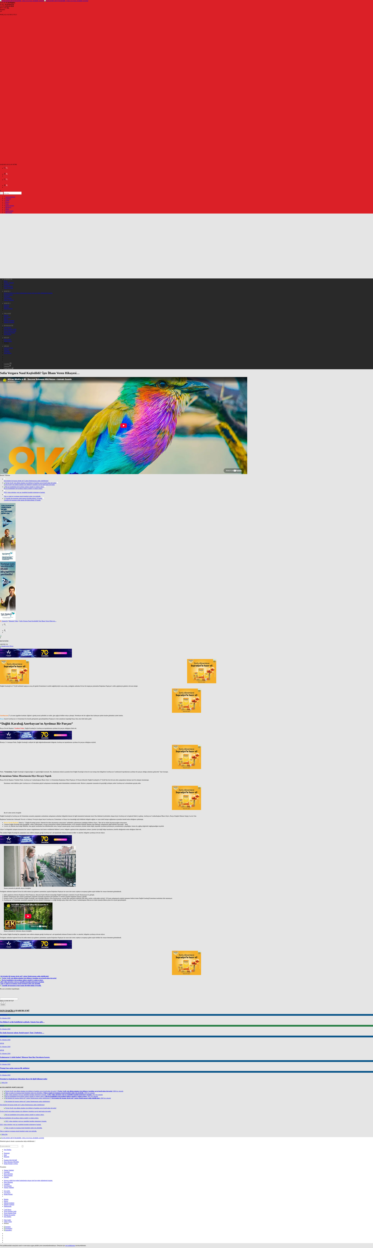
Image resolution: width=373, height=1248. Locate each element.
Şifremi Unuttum (9, 320)
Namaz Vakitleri (9, 283)
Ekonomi (7, 1153)
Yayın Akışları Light (10, 329)
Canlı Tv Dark (8, 348)
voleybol (8, 198)
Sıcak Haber (7, 353)
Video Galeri (8, 341)
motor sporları (9, 205)
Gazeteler (7, 284)
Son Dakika (7, 334)
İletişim (6, 315)
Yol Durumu (8, 298)
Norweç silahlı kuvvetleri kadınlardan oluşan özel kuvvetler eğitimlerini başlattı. (28, 293)
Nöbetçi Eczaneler (9, 332)
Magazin (6, 1156)
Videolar (7, 366)
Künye (6, 319)
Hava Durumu (8, 286)
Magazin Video (13, 621)
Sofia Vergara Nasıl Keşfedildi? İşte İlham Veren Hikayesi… (37, 621)
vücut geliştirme (10, 197)
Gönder (3, 1004)
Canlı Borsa (7, 327)
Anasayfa (5, 621)
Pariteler (10, 1160)
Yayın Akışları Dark (10, 331)
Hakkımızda (7, 1206)
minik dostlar (9, 211)
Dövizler (6, 305)
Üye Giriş (7, 1191)
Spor (5, 1155)
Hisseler (6, 307)
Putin (7, 204)
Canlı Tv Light (8, 288)
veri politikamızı (70, 1245)
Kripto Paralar (8, 308)
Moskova (8, 207)
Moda (7, 209)
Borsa (5, 281)
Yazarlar (6, 350)
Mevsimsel (8, 212)
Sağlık (7, 200)
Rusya (7, 202)
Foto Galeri (7, 339)
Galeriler (7, 364)
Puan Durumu (8, 1175)
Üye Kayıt (7, 317)
